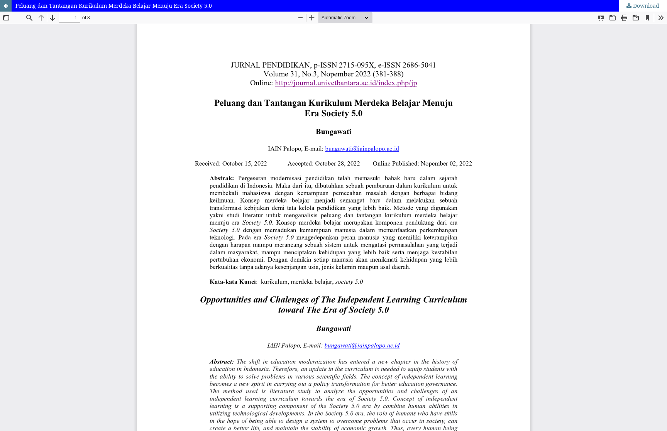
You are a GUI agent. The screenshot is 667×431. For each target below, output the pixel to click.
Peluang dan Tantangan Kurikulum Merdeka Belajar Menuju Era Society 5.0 (113, 5)
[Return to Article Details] (6, 6)
